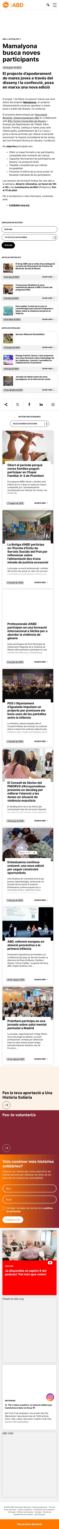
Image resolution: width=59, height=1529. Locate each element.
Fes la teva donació (29, 1524)
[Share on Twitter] (17, 405)
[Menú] (55, 4)
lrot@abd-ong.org (19, 205)
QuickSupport (40, 1514)
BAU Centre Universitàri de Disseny (27, 121)
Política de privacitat (25, 1512)
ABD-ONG (7, 1433)
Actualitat (14, 39)
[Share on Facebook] (29, 405)
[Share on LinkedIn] (41, 405)
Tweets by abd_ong (13, 1299)
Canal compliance (25, 1510)
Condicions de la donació (44, 1510)
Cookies (38, 1512)
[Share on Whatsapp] (53, 405)
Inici (5, 39)
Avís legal (12, 1512)
